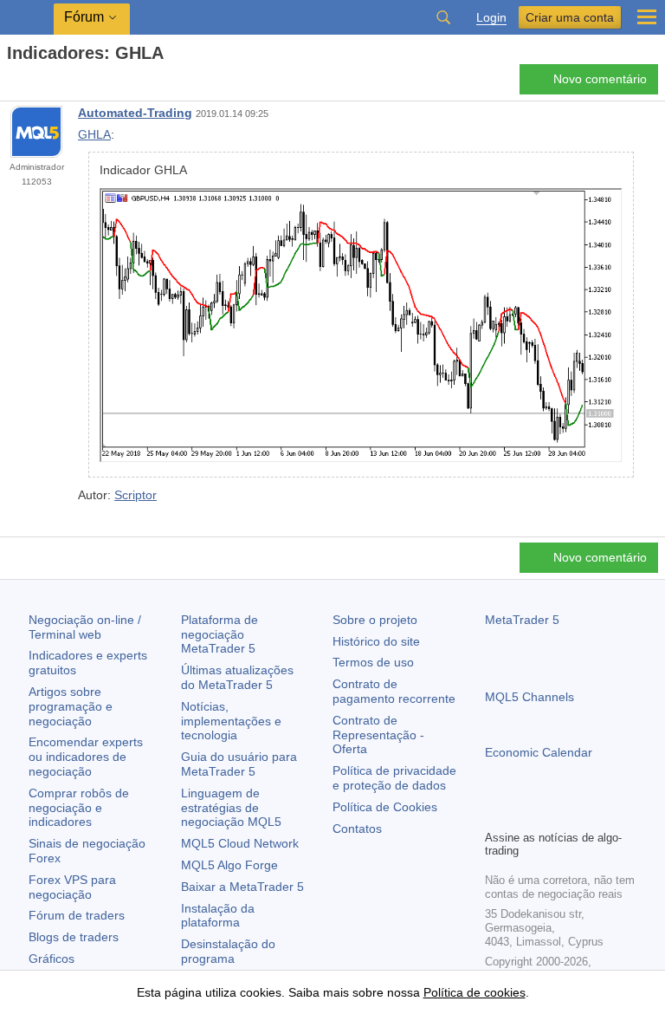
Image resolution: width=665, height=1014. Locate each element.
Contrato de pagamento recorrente (393, 691)
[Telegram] (523, 813)
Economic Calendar (538, 752)
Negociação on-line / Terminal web (85, 627)
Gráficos (51, 958)
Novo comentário (600, 79)
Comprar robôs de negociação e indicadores (79, 807)
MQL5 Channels (529, 697)
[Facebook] (495, 813)
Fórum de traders (77, 915)
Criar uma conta (570, 17)
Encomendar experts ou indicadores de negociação (86, 756)
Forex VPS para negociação (72, 887)
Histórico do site (376, 641)
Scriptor (135, 495)
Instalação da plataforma (218, 915)
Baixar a (242, 887)
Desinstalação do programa (228, 951)
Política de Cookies (384, 807)
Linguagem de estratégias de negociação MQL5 (231, 807)
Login (491, 17)
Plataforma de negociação (219, 634)
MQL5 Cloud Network (240, 843)
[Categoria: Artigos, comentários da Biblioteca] (33, 84)
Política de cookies (474, 992)
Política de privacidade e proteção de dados (394, 778)
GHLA (94, 134)
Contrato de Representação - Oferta (378, 735)
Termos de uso (373, 662)
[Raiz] (12, 83)
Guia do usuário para (239, 764)
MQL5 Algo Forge (229, 865)
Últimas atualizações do (237, 677)
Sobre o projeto (374, 620)
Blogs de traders (74, 937)
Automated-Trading (135, 113)
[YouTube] (578, 813)
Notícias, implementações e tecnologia (231, 721)
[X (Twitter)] (550, 813)
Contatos (357, 828)
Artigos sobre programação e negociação (71, 706)
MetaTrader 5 (522, 620)
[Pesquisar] (443, 17)
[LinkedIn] (606, 813)
